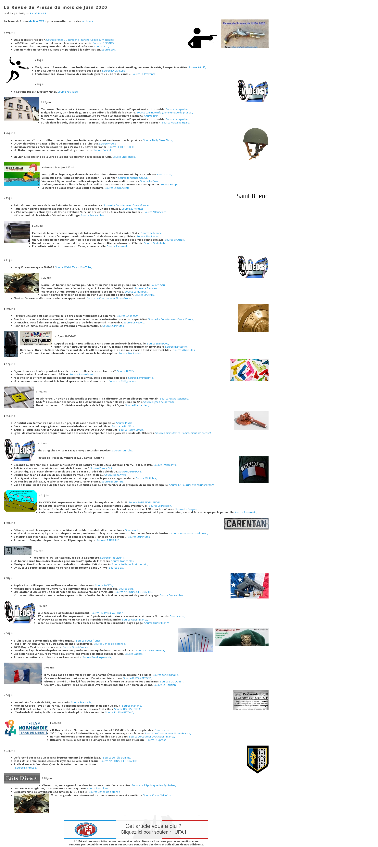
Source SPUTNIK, (175, 239)
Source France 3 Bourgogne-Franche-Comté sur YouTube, (80, 39)
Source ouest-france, (88, 640)
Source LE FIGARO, (103, 43)
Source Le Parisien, (145, 288)
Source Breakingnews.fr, (97, 657)
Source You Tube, (67, 91)
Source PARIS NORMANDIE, (144, 502)
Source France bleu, (93, 215)
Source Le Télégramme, (123, 381)
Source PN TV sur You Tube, (107, 613)
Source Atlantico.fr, (155, 212)
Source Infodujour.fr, (112, 557)
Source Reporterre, (115, 475)
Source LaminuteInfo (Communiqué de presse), (165, 112)
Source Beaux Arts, (112, 481)
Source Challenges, (124, 156)
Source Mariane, (132, 705)
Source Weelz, (107, 143)
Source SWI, (108, 49)
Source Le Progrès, (186, 509)
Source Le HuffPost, (136, 291)
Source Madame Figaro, (176, 122)
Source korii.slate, (97, 788)
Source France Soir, (101, 468)
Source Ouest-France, (135, 619)
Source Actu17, (197, 67)
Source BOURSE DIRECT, (128, 709)
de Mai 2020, (37, 21)
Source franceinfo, (176, 346)
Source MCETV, (104, 585)
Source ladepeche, (177, 109)
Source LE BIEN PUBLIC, (121, 147)
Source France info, (165, 465)
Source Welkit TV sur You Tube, (73, 267)
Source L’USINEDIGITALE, (150, 650)
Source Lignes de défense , (105, 792)
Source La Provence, (144, 74)
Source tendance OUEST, (133, 178)
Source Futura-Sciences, (174, 398)
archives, (88, 21)
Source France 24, (81, 702)
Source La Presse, (26, 767)
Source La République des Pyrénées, (154, 785)
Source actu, (101, 46)
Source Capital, (134, 654)
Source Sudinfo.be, (155, 243)
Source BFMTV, (126, 371)
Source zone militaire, (166, 675)
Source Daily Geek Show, (158, 140)
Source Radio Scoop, (131, 429)
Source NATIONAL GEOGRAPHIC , (119, 761)
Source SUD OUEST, (171, 681)
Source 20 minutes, (132, 208)
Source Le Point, (149, 181)
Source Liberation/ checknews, (189, 533)
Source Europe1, (170, 184)
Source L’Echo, (124, 423)
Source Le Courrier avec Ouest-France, (126, 205)
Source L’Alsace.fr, (127, 316)
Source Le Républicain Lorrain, (130, 564)
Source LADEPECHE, (130, 471)
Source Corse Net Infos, (157, 795)
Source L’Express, (156, 740)
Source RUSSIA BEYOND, (137, 678)
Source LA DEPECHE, (114, 70)
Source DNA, (151, 116)
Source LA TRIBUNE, (108, 540)
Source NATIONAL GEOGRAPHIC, (134, 592)
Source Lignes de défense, (159, 402)
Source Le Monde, (151, 233)
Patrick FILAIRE (38, 13)
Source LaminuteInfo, (117, 188)
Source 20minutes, (113, 326)
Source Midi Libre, (146, 478)
